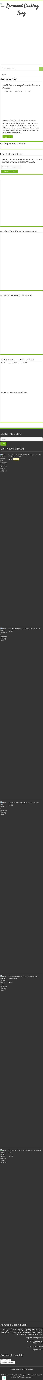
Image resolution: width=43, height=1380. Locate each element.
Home (3, 74)
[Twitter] (21, 1372)
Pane (16, 91)
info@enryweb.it (37, 1348)
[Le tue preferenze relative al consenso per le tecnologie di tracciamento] (4, 1378)
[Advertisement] (21, 40)
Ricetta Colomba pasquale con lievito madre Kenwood (21, 86)
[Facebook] (19, 1372)
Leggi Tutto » (7, 137)
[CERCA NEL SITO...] (41, 69)
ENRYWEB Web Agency (25, 1369)
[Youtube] (24, 1372)
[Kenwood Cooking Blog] (21, 9)
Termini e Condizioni (7, 1362)
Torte (20, 91)
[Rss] (17, 1372)
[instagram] (26, 1372)
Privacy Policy (5, 1360)
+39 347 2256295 (37, 1346)
